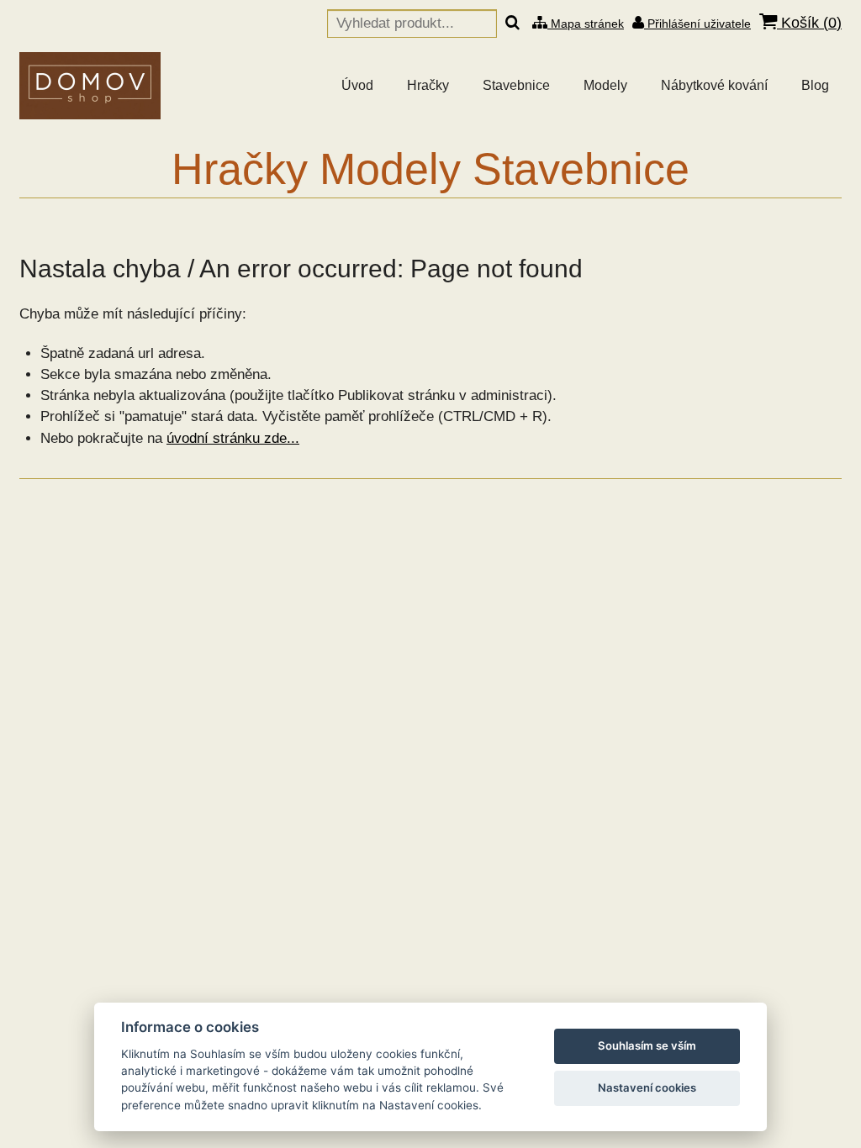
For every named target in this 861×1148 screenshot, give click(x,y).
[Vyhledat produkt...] (512, 23)
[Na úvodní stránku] (90, 85)
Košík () (809, 22)
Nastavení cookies (647, 1087)
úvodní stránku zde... (232, 438)
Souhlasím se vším (647, 1045)
